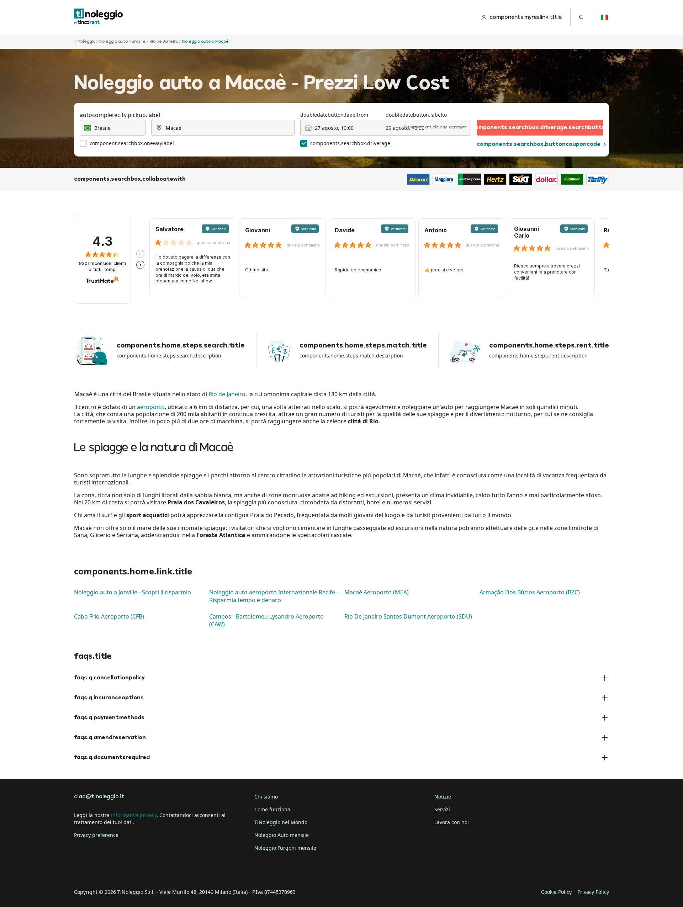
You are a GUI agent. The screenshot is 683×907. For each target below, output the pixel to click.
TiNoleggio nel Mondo (280, 822)
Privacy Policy (593, 892)
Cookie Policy (556, 892)
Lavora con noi (451, 822)
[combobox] (112, 128)
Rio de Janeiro (226, 394)
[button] (140, 254)
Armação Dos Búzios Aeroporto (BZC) (530, 592)
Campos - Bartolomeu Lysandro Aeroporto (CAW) (266, 620)
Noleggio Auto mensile (281, 835)
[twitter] (101, 870)
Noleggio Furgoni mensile (285, 847)
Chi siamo (266, 796)
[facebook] (81, 870)
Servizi (442, 809)
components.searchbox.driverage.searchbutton (540, 128)
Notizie (442, 796)
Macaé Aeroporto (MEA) (376, 592)
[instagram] (121, 870)
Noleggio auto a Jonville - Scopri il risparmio (132, 592)
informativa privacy (134, 815)
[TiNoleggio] (98, 17)
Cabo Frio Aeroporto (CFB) (109, 616)
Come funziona (272, 809)
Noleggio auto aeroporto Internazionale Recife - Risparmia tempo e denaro (273, 596)
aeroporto (151, 407)
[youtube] (141, 870)
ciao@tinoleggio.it (99, 797)
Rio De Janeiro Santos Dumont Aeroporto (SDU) (408, 616)
